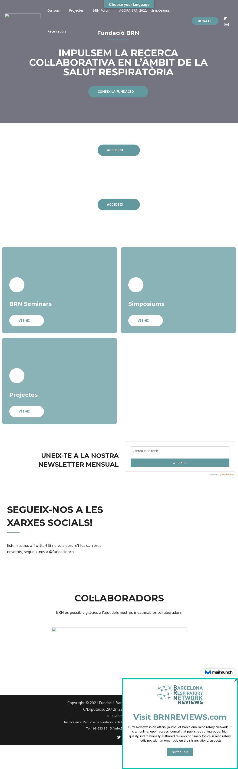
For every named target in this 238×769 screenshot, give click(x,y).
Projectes (76, 10)
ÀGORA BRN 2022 (133, 10)
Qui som (53, 10)
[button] (118, 91)
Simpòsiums (160, 10)
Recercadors (56, 31)
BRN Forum (101, 10)
